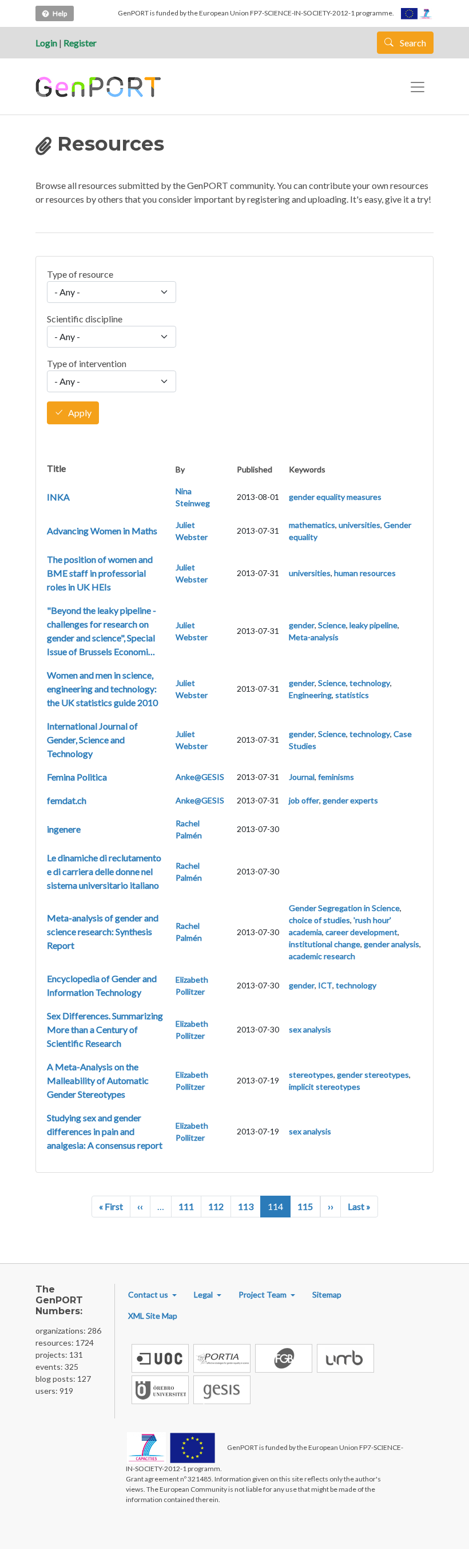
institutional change (324, 944)
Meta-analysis (314, 637)
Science (332, 625)
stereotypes (311, 1074)
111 (186, 1206)
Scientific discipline (84, 318)
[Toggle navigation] (418, 87)
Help (60, 13)
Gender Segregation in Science (344, 908)
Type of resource (80, 274)
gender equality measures (335, 497)
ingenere (64, 828)
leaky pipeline (373, 625)
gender (302, 625)
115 (305, 1206)
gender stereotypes (373, 1074)
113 (245, 1206)
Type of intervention (86, 363)
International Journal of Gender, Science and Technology (92, 739)
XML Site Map (152, 1316)
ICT (325, 985)
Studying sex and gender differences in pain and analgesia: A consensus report (104, 1131)
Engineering (310, 695)
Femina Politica (77, 776)
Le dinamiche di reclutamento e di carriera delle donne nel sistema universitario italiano (104, 871)
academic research (322, 956)
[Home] (99, 87)
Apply (80, 413)
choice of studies (319, 920)
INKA (58, 496)
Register (80, 42)
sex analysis (310, 1029)
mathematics (312, 525)
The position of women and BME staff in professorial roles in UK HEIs (100, 573)
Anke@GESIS (200, 777)
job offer (304, 800)
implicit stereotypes (324, 1086)
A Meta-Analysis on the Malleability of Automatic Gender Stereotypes (98, 1080)
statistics (352, 695)
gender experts (350, 800)
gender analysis (391, 944)
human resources (365, 573)
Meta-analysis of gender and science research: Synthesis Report (102, 931)
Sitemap (326, 1294)
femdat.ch (66, 800)
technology (369, 683)
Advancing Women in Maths (102, 530)
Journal (302, 777)
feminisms (336, 777)
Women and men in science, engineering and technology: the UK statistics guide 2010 (102, 688)
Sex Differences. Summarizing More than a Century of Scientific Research (105, 1029)
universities (359, 525)
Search (412, 42)
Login (46, 42)
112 (216, 1206)
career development (361, 932)
